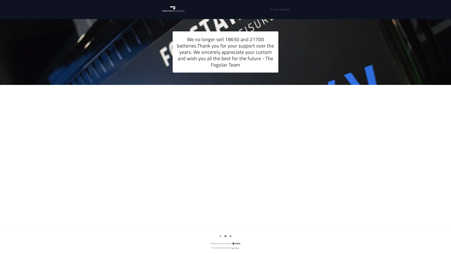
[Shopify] (236, 243)
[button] (280, 9)
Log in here (235, 248)
